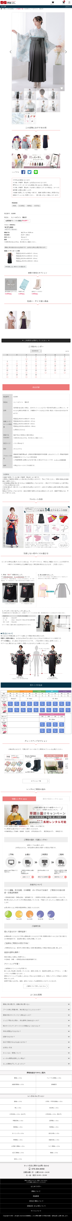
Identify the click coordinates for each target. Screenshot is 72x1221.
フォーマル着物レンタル (54, 1078)
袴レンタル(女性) (9, 9)
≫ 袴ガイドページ (19, 429)
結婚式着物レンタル (18, 1084)
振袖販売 (54, 1084)
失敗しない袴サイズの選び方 (16, 266)
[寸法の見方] (6, 437)
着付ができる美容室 (43, 877)
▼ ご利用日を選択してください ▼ (36, 340)
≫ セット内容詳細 (60, 460)
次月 (67, 351)
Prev (10, 51)
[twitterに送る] (29, 174)
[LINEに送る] (36, 174)
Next (65, 51)
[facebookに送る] (23, 174)
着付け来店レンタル (53, 799)
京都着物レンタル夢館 (31, 1215)
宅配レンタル (19, 799)
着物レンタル (18, 1078)
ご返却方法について (58, 877)
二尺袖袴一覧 (19, 9)
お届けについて (26, 877)
